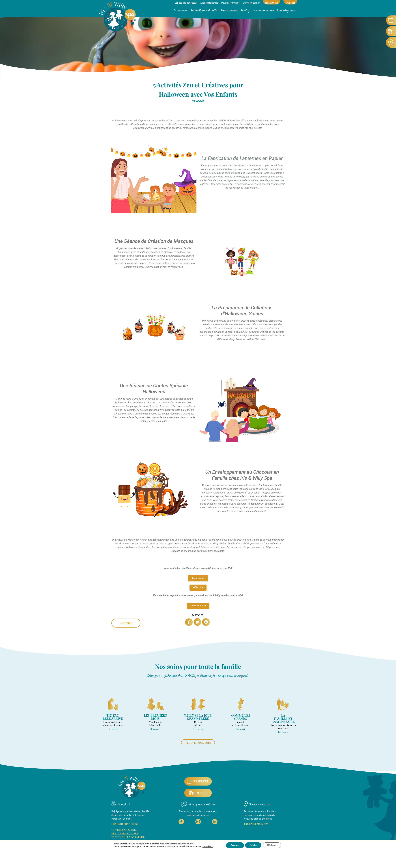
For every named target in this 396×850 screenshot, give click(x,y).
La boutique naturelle (204, 10)
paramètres (207, 846)
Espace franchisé (209, 2)
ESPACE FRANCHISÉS (124, 833)
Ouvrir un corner (251, 2)
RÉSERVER (271, 2)
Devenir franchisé (230, 2)
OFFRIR (290, 2)
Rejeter (253, 845)
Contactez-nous (286, 10)
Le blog (245, 10)
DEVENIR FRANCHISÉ (124, 823)
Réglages (271, 845)
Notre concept (228, 10)
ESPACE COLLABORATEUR (128, 837)
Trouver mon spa (263, 10)
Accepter (235, 845)
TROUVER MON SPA (256, 823)
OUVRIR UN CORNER (124, 829)
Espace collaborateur (186, 2)
